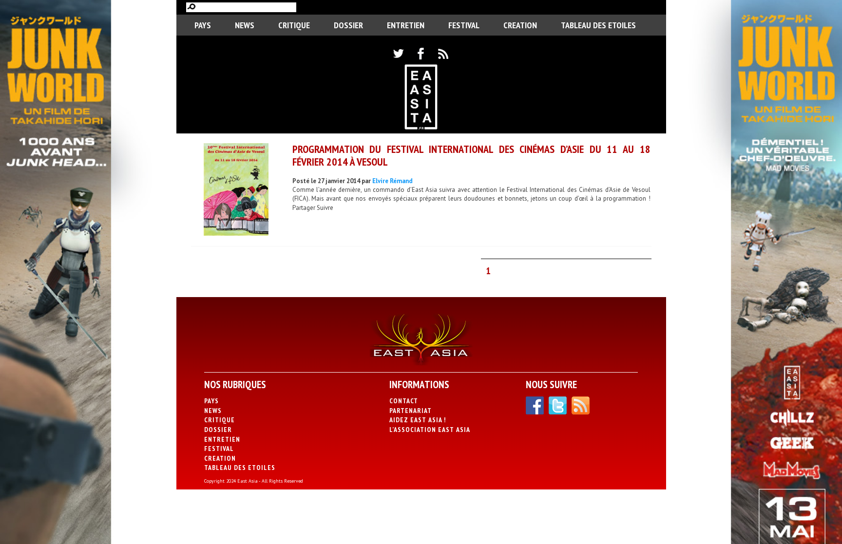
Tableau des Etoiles (598, 25)
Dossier (348, 25)
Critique (294, 25)
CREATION (520, 25)
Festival (463, 25)
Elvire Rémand (392, 181)
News (244, 25)
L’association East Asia (429, 429)
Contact (403, 400)
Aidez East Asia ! (417, 419)
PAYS (202, 25)
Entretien (405, 25)
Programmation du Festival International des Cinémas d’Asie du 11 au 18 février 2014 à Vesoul (471, 155)
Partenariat (410, 410)
